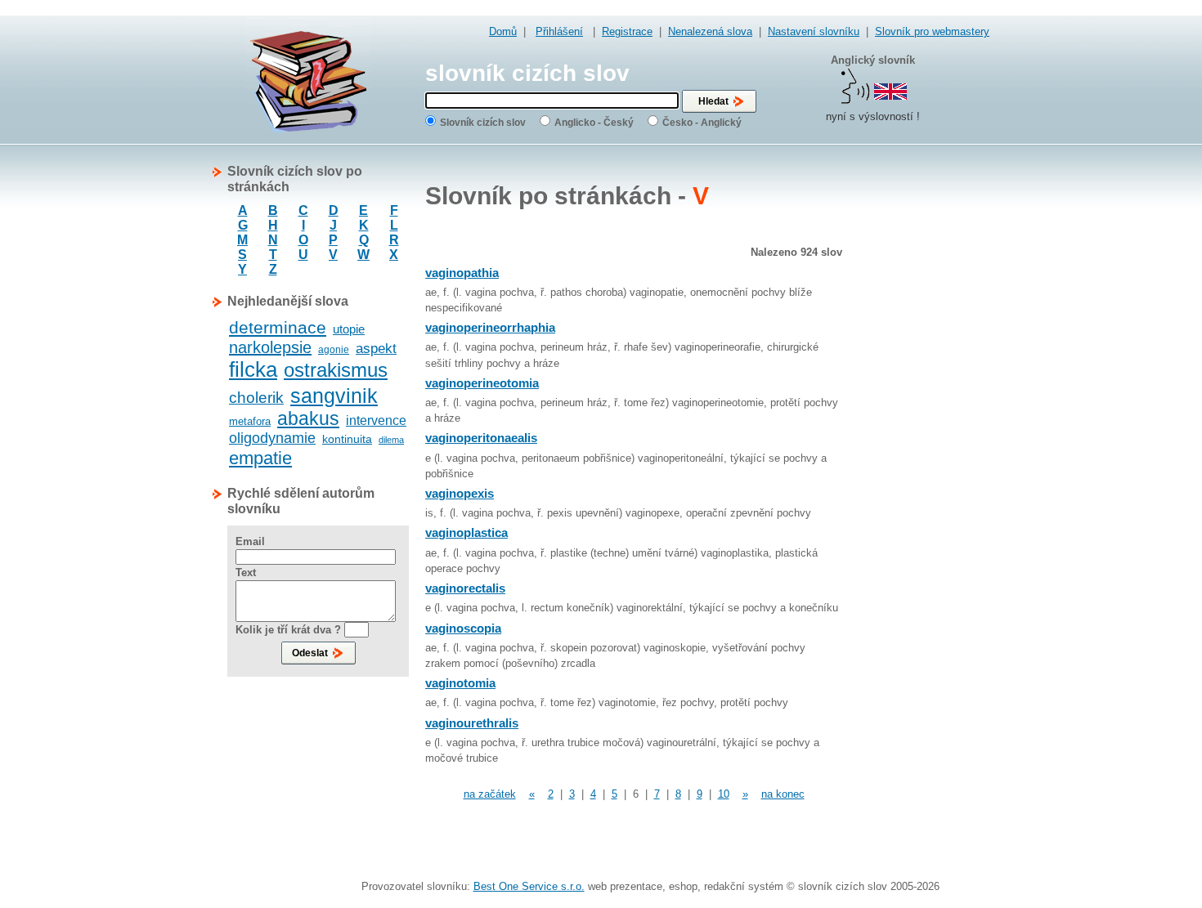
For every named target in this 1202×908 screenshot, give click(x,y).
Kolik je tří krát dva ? (288, 630)
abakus (308, 418)
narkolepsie (270, 347)
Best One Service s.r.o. (529, 886)
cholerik (256, 397)
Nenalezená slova (710, 31)
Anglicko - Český (594, 122)
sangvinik (334, 395)
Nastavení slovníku (813, 31)
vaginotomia (460, 683)
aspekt (376, 348)
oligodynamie (272, 438)
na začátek (490, 794)
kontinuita (347, 438)
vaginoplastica (466, 532)
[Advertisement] (924, 408)
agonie (333, 350)
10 (723, 794)
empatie (260, 458)
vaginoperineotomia (482, 383)
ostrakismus (336, 370)
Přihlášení (559, 31)
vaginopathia (462, 273)
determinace (277, 327)
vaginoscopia (463, 628)
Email (250, 541)
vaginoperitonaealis (481, 438)
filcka (253, 369)
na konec (783, 794)
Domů (503, 31)
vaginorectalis (465, 588)
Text (245, 572)
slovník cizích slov (527, 73)
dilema (391, 440)
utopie (349, 329)
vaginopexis (459, 493)
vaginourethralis (471, 723)
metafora (250, 421)
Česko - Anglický (702, 122)
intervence (376, 420)
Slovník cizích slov (483, 122)
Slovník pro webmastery (932, 31)
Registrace (627, 31)
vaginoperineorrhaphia (490, 327)
